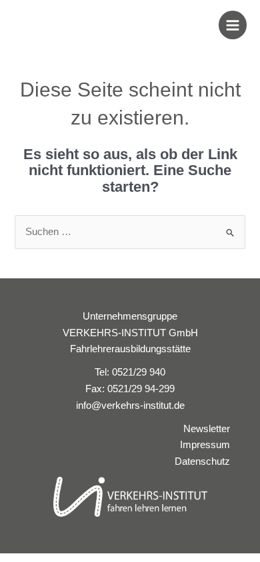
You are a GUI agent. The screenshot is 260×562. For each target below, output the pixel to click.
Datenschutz (202, 461)
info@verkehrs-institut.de (130, 405)
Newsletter (206, 428)
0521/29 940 (138, 372)
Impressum (205, 444)
